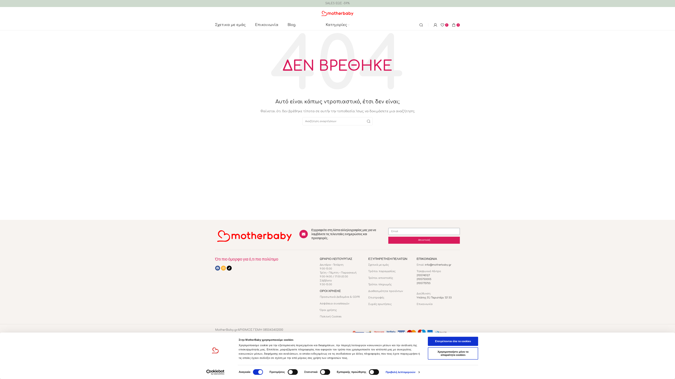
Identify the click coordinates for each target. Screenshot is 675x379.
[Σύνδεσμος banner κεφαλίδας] (337, 3)
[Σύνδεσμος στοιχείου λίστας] (341, 297)
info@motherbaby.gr (438, 265)
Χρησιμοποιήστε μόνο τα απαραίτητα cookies (453, 353)
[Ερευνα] (421, 24)
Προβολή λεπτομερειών (400, 372)
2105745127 (423, 275)
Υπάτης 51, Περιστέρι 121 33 (434, 297)
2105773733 (423, 283)
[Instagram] (223, 268)
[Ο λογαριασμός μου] (435, 24)
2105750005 (424, 279)
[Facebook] (217, 268)
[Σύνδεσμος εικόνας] (254, 235)
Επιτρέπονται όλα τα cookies (453, 341)
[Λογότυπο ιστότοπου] (338, 13)
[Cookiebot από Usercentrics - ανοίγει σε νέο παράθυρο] (215, 372)
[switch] (293, 372)
